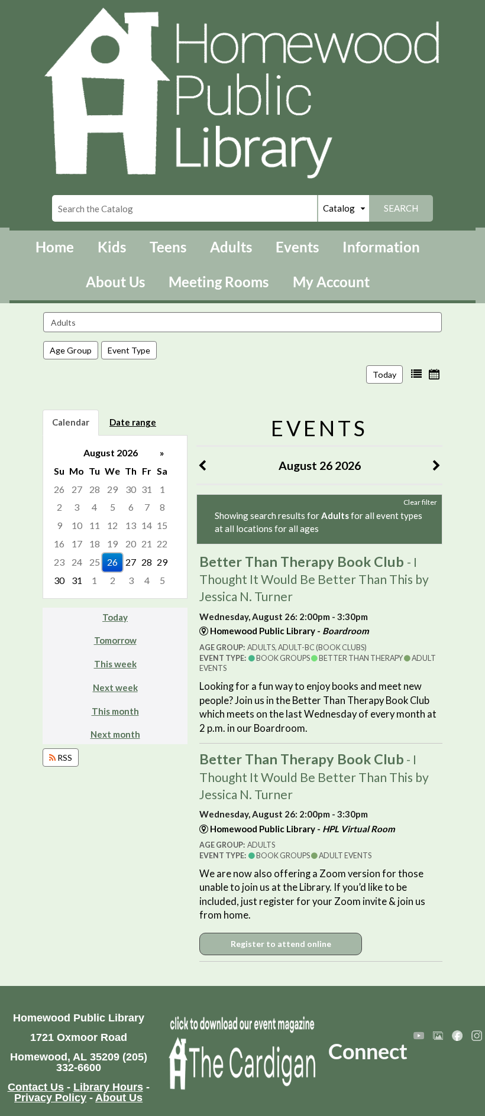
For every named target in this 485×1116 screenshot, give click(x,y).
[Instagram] (476, 1035)
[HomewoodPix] (438, 1035)
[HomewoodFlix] (418, 1035)
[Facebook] (457, 1035)
